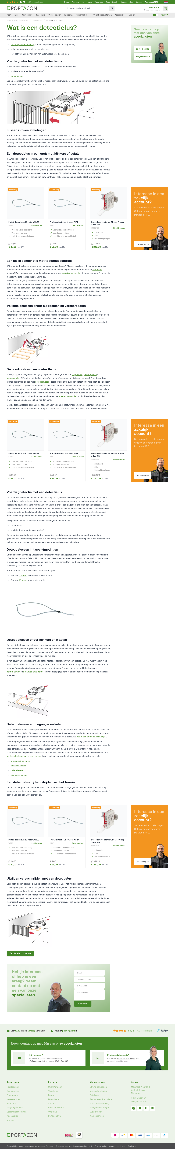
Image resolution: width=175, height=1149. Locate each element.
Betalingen (95, 1095)
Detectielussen (37, 20)
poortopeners (90, 374)
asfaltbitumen (13, 671)
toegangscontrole (67, 396)
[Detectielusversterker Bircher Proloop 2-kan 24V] (108, 203)
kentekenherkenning (71, 273)
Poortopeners (12, 15)
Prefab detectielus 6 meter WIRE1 (64, 222)
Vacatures (99, 2)
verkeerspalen (13, 378)
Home (9, 20)
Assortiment (13, 1082)
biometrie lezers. (19, 775)
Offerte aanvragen (98, 1087)
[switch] (155, 15)
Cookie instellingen (117, 1146)
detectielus (16, 76)
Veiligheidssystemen (102, 15)
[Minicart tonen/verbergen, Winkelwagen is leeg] (165, 8)
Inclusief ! (66, 1031)
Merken (132, 15)
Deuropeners (27, 15)
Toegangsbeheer (83, 15)
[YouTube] (139, 1108)
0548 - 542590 (142, 49)
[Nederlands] (166, 2)
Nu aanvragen (143, 244)
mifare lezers (17, 770)
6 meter (23, 575)
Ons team (52, 1111)
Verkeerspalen (54, 15)
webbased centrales (20, 761)
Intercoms (68, 15)
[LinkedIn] (152, 1108)
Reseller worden (56, 1107)
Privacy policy (101, 1146)
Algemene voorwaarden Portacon (39, 1146)
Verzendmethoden (98, 1091)
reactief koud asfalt (34, 671)
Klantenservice (126, 2)
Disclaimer (132, 1146)
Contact (138, 2)
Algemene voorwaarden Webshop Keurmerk (74, 1146)
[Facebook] (146, 1108)
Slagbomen (40, 15)
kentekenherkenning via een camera (24, 756)
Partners (75, 2)
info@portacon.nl (143, 57)
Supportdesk (111, 2)
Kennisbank (87, 2)
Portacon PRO (55, 1116)
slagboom (97, 269)
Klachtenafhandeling (99, 1103)
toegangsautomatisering (22, 44)
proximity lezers (18, 765)
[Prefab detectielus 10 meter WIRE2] (25, 203)
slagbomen (77, 374)
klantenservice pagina (126, 1058)
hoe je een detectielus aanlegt (91, 736)
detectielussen (42, 381)
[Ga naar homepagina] (22, 8)
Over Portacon (55, 1087)
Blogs (66, 2)
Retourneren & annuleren (101, 1099)
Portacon (53, 1082)
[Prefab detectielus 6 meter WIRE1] (66, 203)
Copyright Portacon (15, 1146)
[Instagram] (133, 1108)
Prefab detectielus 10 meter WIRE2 (23, 222)
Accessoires (120, 15)
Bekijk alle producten (20, 953)
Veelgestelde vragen (99, 1107)
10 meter (23, 580)
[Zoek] (112, 8)
